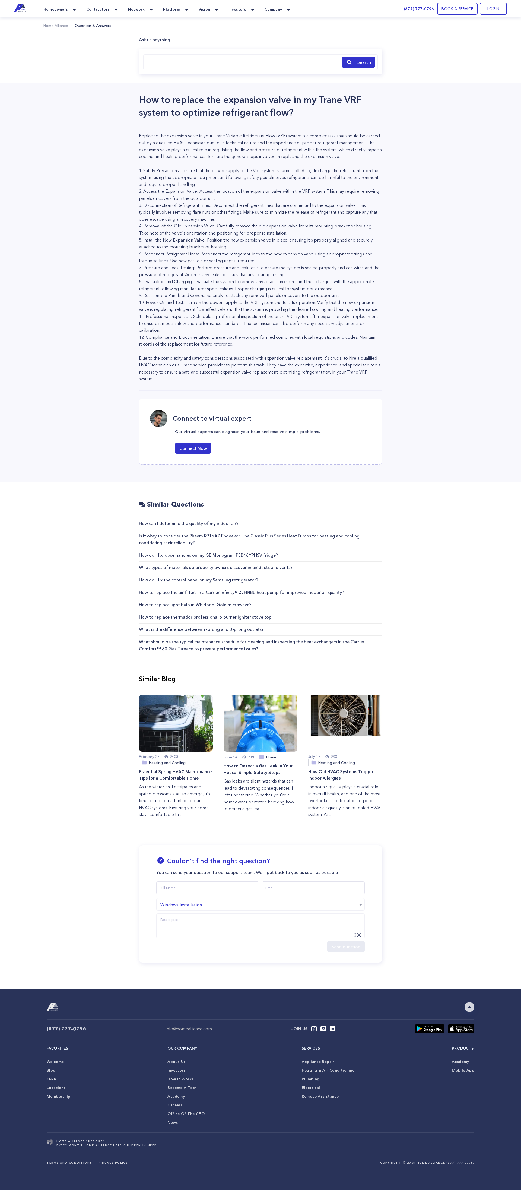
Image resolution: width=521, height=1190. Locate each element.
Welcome (55, 1061)
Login (493, 8)
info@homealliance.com (189, 1028)
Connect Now (193, 448)
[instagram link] (323, 1028)
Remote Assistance (320, 1096)
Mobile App (463, 1070)
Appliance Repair (318, 1061)
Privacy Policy (113, 1162)
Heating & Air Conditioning (328, 1070)
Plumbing (311, 1079)
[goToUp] (469, 1007)
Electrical (311, 1087)
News (172, 1122)
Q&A (51, 1079)
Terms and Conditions (69, 1162)
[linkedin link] (332, 1028)
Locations (56, 1087)
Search (364, 62)
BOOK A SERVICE (457, 8)
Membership (59, 1096)
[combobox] (241, 62)
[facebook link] (314, 1028)
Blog (51, 1070)
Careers (175, 1105)
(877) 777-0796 (419, 8)
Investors (176, 1070)
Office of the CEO (185, 1113)
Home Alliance (55, 25)
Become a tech (182, 1087)
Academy (176, 1096)
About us (176, 1061)
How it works (180, 1079)
